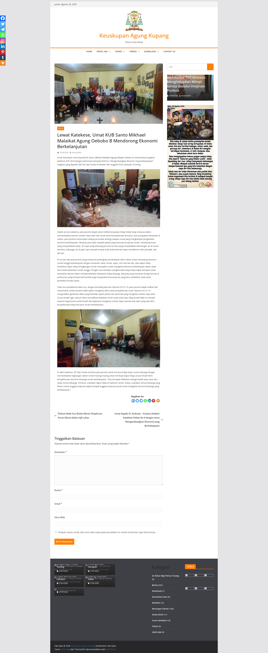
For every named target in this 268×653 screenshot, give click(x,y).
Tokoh (155, 626)
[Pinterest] (153, 400)
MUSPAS (156, 602)
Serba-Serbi (157, 614)
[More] (158, 400)
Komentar (60, 452)
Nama (58, 490)
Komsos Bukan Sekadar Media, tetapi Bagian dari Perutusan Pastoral (190, 86)
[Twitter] (137, 400)
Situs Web (59, 517)
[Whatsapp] (145, 400)
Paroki (133, 51)
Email (58, 503)
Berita (60, 128)
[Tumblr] (3, 57)
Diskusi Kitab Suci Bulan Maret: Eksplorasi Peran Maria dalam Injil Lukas (80, 415)
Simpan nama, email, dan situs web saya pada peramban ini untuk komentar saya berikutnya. (107, 532)
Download (150, 51)
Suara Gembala (159, 620)
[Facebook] (133, 400)
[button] (109, 52)
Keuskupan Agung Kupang (134, 35)
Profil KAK (102, 51)
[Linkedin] (149, 400)
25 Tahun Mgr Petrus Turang (165, 575)
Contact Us (169, 51)
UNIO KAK (156, 632)
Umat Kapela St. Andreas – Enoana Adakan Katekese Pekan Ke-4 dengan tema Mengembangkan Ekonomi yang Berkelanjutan (137, 419)
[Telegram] (141, 400)
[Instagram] (3, 40)
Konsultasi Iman (159, 596)
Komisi (118, 51)
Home (89, 51)
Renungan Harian (160, 608)
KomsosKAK (76, 152)
